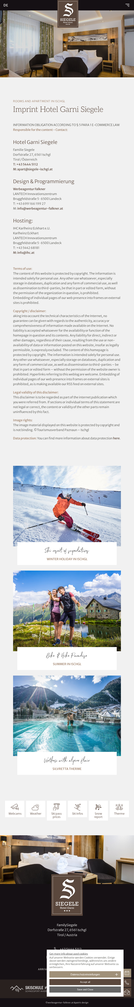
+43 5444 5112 (70, 949)
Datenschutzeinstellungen (85, 974)
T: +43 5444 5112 (25, 164)
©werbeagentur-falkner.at (59, 1002)
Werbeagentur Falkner (29, 189)
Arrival (44, 969)
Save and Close (85, 989)
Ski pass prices (56, 815)
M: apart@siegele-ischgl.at (33, 169)
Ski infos (77, 813)
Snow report (98, 815)
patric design (81, 1002)
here (116, 438)
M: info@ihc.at (23, 253)
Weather (35, 813)
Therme (119, 813)
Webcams (15, 813)
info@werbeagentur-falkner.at (40, 208)
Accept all (85, 982)
